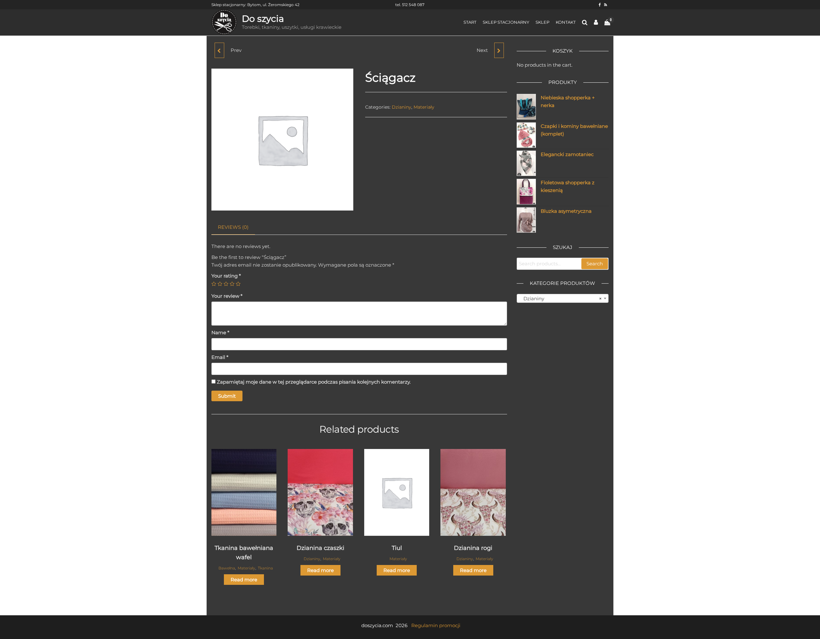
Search (594, 264)
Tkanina (265, 568)
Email (219, 357)
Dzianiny (401, 107)
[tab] (238, 227)
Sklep (542, 22)
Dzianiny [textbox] (561, 298)
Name (220, 332)
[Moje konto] (596, 22)
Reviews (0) (233, 227)
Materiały (424, 107)
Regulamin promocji (435, 625)
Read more (244, 580)
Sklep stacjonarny (506, 22)
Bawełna (226, 568)
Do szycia (263, 18)
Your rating (226, 276)
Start (469, 22)
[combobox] (563, 298)
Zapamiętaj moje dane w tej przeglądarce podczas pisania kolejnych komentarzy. (314, 382)
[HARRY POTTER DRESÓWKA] (499, 50)
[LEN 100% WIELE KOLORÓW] (219, 50)
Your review (226, 296)
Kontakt (566, 22)
